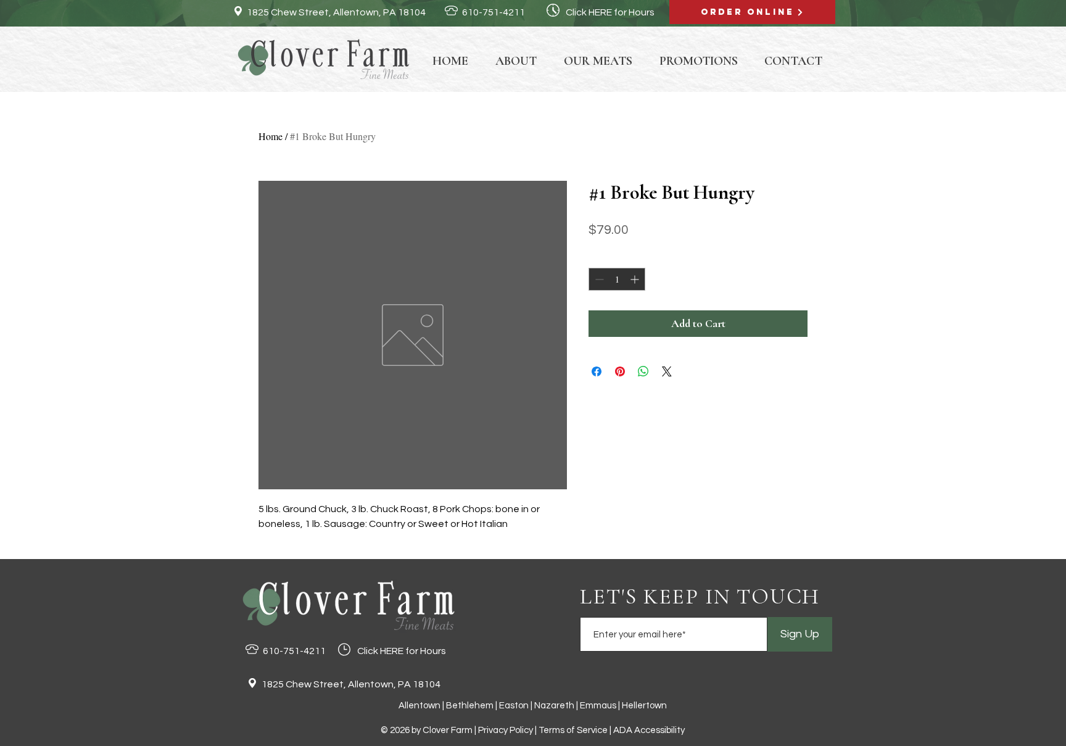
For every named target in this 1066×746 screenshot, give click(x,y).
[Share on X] (666, 371)
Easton (514, 705)
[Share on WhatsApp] (643, 371)
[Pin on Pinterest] (620, 371)
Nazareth (554, 705)
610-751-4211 (493, 12)
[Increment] (635, 279)
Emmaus (599, 705)
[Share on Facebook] (596, 371)
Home (270, 136)
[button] (597, 59)
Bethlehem (470, 705)
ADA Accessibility (649, 730)
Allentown (419, 705)
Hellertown (644, 705)
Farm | (464, 730)
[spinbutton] (617, 279)
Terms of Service (573, 730)
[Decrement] (598, 279)
